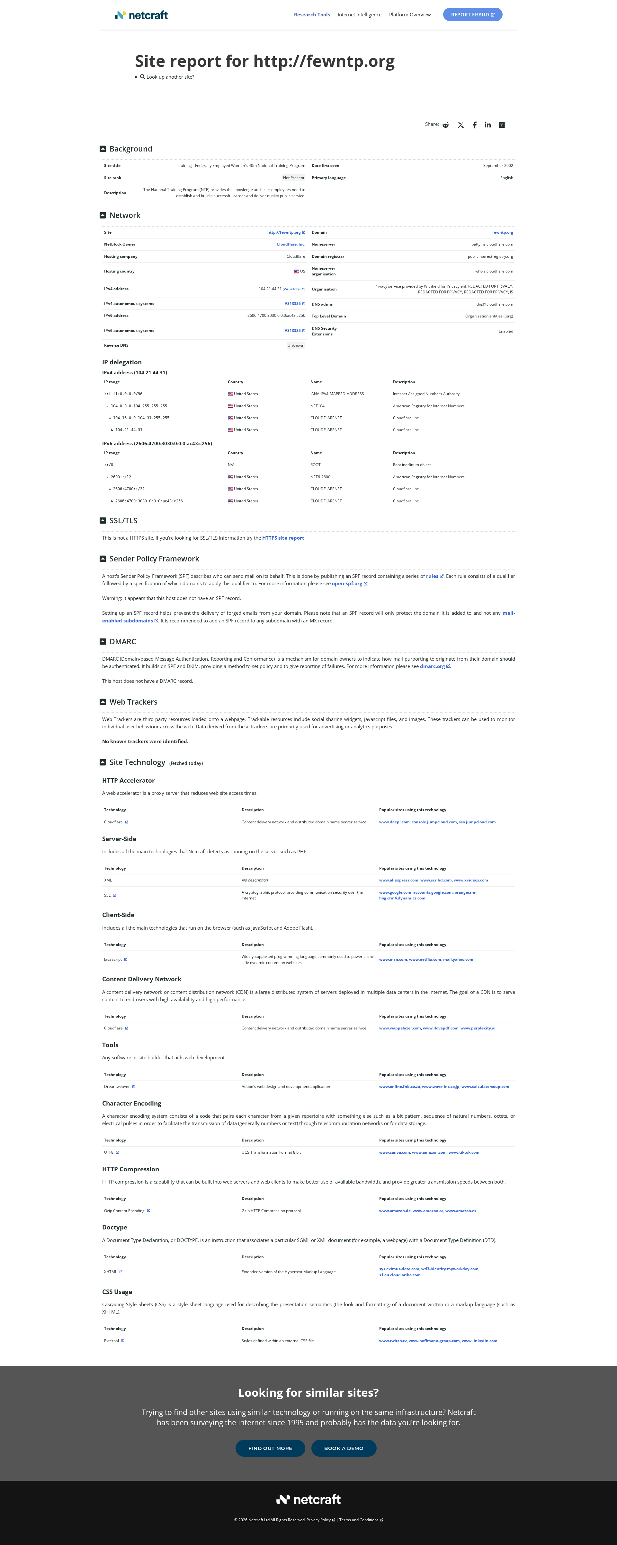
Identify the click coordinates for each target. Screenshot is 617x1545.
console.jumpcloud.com (434, 822)
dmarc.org (432, 666)
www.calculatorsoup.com (485, 1086)
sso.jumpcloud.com (477, 822)
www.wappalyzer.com (400, 1028)
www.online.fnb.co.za (399, 1086)
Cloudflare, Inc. (291, 244)
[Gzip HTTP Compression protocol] (148, 1210)
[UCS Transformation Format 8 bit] (116, 1152)
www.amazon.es (460, 1210)
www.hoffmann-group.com (434, 1340)
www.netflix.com (425, 959)
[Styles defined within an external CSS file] (122, 1340)
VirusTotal (292, 289)
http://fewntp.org (284, 232)
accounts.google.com (433, 892)
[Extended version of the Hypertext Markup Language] (120, 1271)
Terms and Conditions (359, 1520)
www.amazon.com (429, 1152)
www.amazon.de (395, 1210)
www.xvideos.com (471, 880)
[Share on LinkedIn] (488, 124)
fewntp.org (502, 232)
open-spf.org (347, 583)
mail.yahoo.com (458, 959)
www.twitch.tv (393, 1340)
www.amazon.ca (428, 1210)
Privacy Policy (319, 1520)
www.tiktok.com (464, 1152)
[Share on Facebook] (475, 124)
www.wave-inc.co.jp (441, 1086)
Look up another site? (169, 77)
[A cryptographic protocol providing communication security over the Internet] (114, 895)
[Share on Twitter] (461, 124)
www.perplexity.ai (478, 1028)
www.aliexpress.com (398, 880)
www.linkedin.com (479, 1340)
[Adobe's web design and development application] (133, 1086)
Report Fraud (470, 14)
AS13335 (293, 303)
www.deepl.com (394, 822)
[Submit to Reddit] (445, 124)
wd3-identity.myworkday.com (449, 1269)
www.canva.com (394, 1152)
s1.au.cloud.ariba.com (400, 1275)
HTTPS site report (283, 537)
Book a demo (344, 1448)
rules (432, 576)
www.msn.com (393, 959)
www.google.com (395, 892)
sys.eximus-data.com (399, 1269)
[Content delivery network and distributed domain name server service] (126, 822)
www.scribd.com (436, 880)
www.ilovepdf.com (441, 1028)
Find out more (270, 1448)
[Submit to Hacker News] (502, 124)
